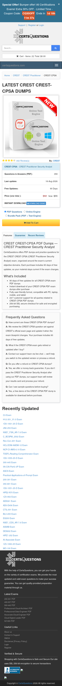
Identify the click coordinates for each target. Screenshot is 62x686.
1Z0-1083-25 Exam (12, 543)
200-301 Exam (9, 479)
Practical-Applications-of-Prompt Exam (20, 475)
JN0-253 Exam (10, 427)
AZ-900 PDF (9, 621)
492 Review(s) (22, 160)
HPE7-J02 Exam (10, 535)
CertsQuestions (25, 683)
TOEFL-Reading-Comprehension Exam (21, 453)
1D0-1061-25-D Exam (13, 423)
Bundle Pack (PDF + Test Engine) (24, 215)
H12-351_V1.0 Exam (12, 419)
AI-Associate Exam (11, 539)
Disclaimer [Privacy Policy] (15, 641)
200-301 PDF (9, 598)
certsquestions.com (13, 65)
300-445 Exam (9, 462)
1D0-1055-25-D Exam (13, 458)
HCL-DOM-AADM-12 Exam (15, 445)
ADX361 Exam (9, 501)
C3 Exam (7, 415)
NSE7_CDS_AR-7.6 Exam (15, 522)
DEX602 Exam (9, 531)
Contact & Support (12, 635)
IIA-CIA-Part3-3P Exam (13, 466)
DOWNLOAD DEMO (37, 203)
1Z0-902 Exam (10, 496)
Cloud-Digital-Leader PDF (14, 617)
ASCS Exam (8, 470)
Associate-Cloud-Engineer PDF (17, 614)
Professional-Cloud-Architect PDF (18, 608)
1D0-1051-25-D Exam (13, 488)
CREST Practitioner (32, 75)
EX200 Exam (9, 518)
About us (8, 631)
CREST (16, 75)
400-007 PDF (9, 602)
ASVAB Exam (9, 526)
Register (32, 25)
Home (7, 75)
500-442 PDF (9, 605)
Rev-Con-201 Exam (12, 440)
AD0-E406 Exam (10, 505)
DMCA (7, 638)
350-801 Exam (9, 483)
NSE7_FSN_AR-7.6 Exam (15, 432)
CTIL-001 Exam (10, 509)
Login (41, 25)
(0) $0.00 (32, 56)
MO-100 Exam (9, 548)
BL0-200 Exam (10, 513)
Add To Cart (32, 223)
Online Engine (33, 211)
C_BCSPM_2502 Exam (13, 436)
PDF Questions (14, 211)
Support (21, 25)
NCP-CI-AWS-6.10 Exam (14, 449)
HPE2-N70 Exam (10, 492)
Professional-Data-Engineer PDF (17, 611)
